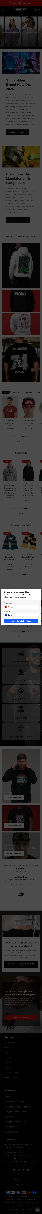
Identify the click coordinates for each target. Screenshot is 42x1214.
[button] (21, 607)
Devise (9, 611)
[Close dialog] (39, 591)
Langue (9, 603)
